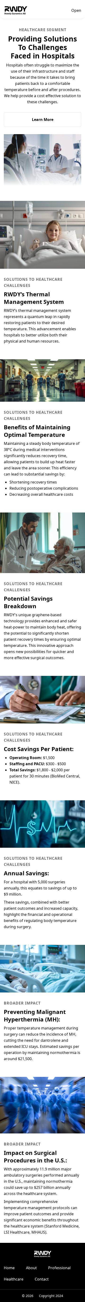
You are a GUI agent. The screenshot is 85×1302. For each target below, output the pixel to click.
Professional (59, 1267)
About (31, 1267)
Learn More (42, 119)
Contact (42, 1279)
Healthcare (13, 1279)
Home (9, 1267)
